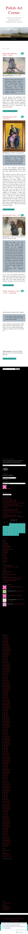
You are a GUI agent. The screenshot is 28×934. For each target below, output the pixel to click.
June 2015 (6, 813)
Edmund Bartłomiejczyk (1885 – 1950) (12, 515)
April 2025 (6, 661)
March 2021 (6, 734)
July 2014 (6, 829)
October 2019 (6, 760)
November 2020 (7, 740)
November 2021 (7, 722)
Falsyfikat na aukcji (8, 498)
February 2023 (7, 700)
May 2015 (6, 814)
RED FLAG (6, 561)
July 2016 (6, 793)
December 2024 (7, 667)
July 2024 (6, 674)
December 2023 (7, 685)
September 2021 (7, 725)
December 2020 (7, 739)
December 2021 (7, 721)
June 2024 (6, 676)
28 (7, 534)
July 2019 (6, 765)
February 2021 (7, 736)
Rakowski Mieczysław (12, 111)
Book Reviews (7, 548)
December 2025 (7, 648)
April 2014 (6, 834)
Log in (5, 851)
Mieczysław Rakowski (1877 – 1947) (10, 54)
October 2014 (6, 825)
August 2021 (6, 727)
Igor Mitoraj (6, 552)
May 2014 (6, 832)
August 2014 (6, 828)
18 (20, 529)
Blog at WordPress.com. (9, 918)
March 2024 (6, 680)
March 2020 (6, 753)
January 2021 (6, 737)
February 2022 (7, 718)
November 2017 (7, 769)
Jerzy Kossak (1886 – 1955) (12, 215)
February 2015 (7, 819)
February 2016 (7, 801)
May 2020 (6, 749)
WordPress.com (7, 856)
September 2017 (7, 772)
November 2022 (7, 704)
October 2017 (6, 771)
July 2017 (6, 775)
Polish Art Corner (14, 10)
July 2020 (6, 746)
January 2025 (6, 665)
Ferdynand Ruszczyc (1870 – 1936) (11, 509)
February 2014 (7, 837)
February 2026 (7, 645)
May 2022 (6, 713)
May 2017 (6, 778)
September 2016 (7, 790)
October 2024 (6, 670)
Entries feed (6, 853)
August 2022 (6, 709)
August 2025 (6, 654)
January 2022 (6, 719)
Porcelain (6, 558)
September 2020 (7, 743)
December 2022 (7, 703)
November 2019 (7, 758)
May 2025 (6, 659)
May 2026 (6, 641)
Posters (5, 560)
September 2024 (7, 671)
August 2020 (6, 745)
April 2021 (6, 733)
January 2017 (6, 784)
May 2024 (6, 677)
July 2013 (6, 846)
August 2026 (6, 636)
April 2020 (6, 751)
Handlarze (6, 551)
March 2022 (6, 716)
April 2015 (6, 816)
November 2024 (7, 668)
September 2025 (7, 653)
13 (4, 529)
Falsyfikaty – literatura (8, 549)
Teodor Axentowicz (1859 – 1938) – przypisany (12, 292)
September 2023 (7, 689)
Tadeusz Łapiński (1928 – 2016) (10, 510)
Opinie (5, 555)
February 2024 (7, 682)
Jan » (7, 538)
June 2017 (6, 777)
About (5, 542)
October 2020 (6, 742)
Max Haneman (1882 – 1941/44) (10, 118)
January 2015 (6, 820)
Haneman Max (11, 209)
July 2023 (6, 692)
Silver (5, 563)
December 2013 (7, 840)
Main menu (14, 39)
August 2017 (6, 774)
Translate (13, 479)
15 (10, 529)
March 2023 (6, 698)
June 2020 (6, 748)
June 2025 (6, 658)
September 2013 (7, 844)
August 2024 (6, 673)
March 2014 (6, 835)
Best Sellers (6, 545)
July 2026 (6, 638)
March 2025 (6, 662)
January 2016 (6, 802)
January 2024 (6, 683)
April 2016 (6, 798)
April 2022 (6, 715)
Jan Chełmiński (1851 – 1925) (10, 501)
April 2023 (6, 697)
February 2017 (7, 783)
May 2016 (6, 796)
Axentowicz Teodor (12, 358)
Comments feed (7, 854)
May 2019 (6, 768)
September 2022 (7, 707)
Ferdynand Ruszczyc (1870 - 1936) (11, 567)
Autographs (6, 543)
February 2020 (7, 754)
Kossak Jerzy (10, 285)
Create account (7, 850)
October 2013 (6, 843)
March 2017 (6, 781)
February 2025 (7, 664)
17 (17, 529)
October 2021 (6, 724)
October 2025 (6, 652)
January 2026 (6, 647)
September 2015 (7, 808)
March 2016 (6, 799)
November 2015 (7, 805)
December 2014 (7, 822)
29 (10, 534)
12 (23, 526)
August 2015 (6, 810)
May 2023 (6, 695)
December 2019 (7, 757)
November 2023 (7, 686)
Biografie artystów (7, 546)
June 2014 (6, 831)
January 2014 (6, 838)
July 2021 (6, 728)
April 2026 (6, 642)
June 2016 (6, 795)
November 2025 (7, 650)
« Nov (4, 538)
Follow (5, 469)
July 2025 (6, 656)
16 (14, 529)
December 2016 (7, 786)
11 (20, 526)
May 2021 (6, 731)
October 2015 (6, 807)
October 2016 (6, 789)
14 (7, 529)
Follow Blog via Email (8, 459)
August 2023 (6, 691)
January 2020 (6, 756)
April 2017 (6, 780)
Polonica (5, 557)
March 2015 (6, 817)
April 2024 (6, 679)
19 (23, 529)
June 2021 (6, 730)
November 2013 (7, 841)
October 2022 (6, 706)
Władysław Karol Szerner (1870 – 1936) (12, 577)
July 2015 (6, 811)
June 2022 (6, 712)
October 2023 (6, 688)
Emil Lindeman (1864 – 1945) (10, 500)
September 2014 (7, 826)
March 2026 (6, 644)
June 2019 (6, 766)
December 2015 (7, 804)
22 (10, 532)
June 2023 (6, 694)
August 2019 (6, 763)
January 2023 (6, 701)
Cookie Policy (7, 927)
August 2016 (6, 792)
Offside (5, 554)
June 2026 (6, 639)
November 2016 (7, 787)
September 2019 (7, 762)
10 (17, 526)
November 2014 (7, 823)
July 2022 (6, 710)
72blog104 (9, 586)
